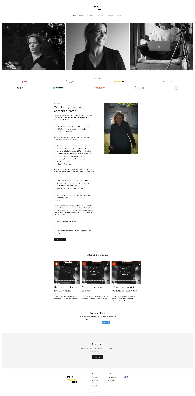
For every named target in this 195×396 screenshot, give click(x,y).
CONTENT (100, 15)
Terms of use (111, 380)
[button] (91, 15)
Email (86, 319)
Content (94, 377)
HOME (74, 15)
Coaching (95, 380)
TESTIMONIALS (110, 15)
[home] (97, 8)
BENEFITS (81, 15)
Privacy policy (111, 377)
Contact (120, 15)
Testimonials (95, 383)
